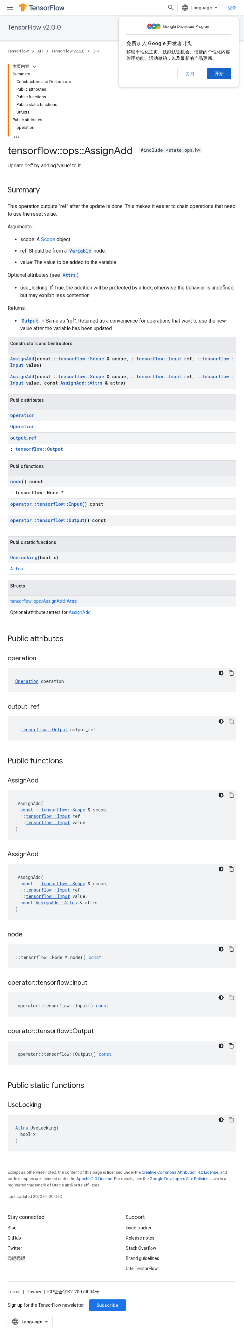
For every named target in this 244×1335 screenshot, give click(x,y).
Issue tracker (139, 1227)
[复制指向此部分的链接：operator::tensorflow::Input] (93, 983)
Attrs (69, 275)
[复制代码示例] (231, 673)
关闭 (189, 74)
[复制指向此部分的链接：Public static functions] (90, 1086)
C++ (95, 51)
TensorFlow (18, 51)
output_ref (23, 438)
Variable (80, 251)
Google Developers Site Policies (179, 1178)
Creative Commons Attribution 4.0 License (180, 1172)
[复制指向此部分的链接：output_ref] (46, 707)
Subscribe (108, 1305)
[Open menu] (10, 7)
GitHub (14, 1238)
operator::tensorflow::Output (47, 520)
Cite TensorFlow (142, 1268)
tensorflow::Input (158, 359)
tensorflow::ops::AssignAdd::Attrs (43, 601)
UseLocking (23, 557)
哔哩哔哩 (16, 1258)
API (40, 51)
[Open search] (171, 7)
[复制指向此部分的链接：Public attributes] (70, 639)
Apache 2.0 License (94, 1178)
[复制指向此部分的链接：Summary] (46, 190)
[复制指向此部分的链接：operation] (42, 659)
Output (30, 321)
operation (22, 415)
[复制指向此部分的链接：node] (29, 935)
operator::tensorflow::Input (46, 504)
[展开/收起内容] (34, 66)
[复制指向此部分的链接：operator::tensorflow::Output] (100, 1031)
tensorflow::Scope (81, 359)
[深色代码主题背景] (221, 673)
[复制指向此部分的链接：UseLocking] (47, 1105)
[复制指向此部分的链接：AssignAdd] (44, 781)
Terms (14, 1291)
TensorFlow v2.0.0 (34, 27)
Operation (22, 426)
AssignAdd (22, 359)
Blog (12, 1227)
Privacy (34, 1291)
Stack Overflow (141, 1248)
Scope (48, 239)
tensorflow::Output (39, 449)
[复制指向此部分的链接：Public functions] (69, 761)
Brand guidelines (142, 1258)
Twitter (15, 1248)
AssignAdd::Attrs (81, 383)
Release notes (140, 1238)
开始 (219, 73)
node (16, 481)
